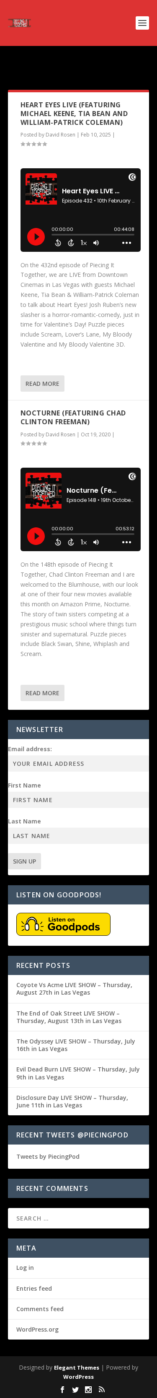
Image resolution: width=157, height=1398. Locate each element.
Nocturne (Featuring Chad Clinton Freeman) (73, 417)
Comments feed (40, 1309)
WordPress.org (37, 1329)
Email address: (30, 749)
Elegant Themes (76, 1367)
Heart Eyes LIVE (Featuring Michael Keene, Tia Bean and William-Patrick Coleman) (74, 113)
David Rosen (60, 134)
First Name (24, 785)
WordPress (78, 1376)
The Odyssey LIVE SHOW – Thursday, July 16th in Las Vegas (75, 1045)
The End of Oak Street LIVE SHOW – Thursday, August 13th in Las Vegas (68, 1017)
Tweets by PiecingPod (48, 1156)
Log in (25, 1267)
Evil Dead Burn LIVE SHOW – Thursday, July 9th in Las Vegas (78, 1073)
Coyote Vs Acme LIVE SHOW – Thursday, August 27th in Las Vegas (74, 988)
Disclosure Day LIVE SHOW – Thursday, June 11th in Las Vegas (72, 1101)
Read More (42, 383)
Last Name (24, 821)
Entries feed (34, 1288)
